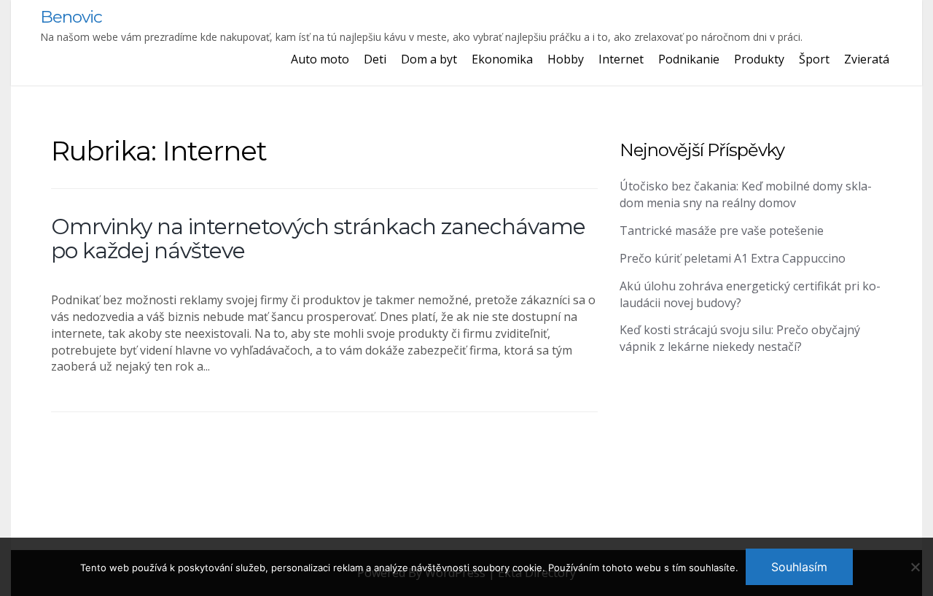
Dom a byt (429, 59)
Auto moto (320, 59)
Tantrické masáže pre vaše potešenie (722, 230)
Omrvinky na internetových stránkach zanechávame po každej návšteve (318, 238)
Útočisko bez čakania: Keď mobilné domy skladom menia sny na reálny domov (746, 194)
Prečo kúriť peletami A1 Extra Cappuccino (733, 258)
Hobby (565, 59)
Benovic (71, 17)
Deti (375, 59)
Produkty (759, 59)
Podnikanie (688, 59)
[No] (914, 567)
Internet (621, 59)
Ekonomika (502, 59)
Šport (814, 59)
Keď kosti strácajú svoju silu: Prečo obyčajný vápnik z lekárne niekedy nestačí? (740, 338)
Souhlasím (799, 567)
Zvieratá (866, 59)
